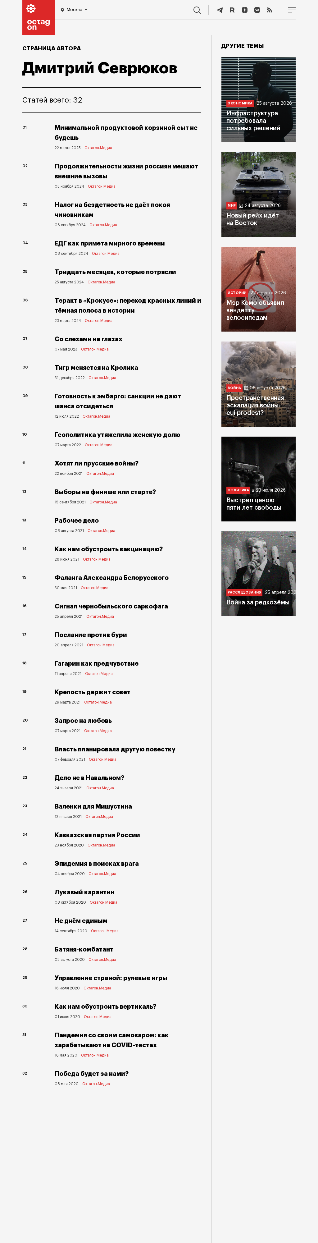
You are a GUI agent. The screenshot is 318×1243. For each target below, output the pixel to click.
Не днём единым (81, 921)
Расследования (244, 592)
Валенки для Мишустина (93, 806)
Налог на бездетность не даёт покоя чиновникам (112, 210)
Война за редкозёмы (257, 602)
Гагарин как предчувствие (97, 663)
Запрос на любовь (83, 721)
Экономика (240, 103)
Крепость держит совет (92, 692)
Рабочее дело (77, 520)
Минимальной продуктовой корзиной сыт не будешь (126, 133)
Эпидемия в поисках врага (97, 863)
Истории (237, 293)
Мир (232, 205)
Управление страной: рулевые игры (111, 978)
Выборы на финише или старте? (105, 492)
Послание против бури (91, 635)
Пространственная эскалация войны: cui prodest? (255, 405)
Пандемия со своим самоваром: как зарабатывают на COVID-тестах (112, 1040)
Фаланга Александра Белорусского (112, 578)
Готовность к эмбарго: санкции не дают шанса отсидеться (118, 401)
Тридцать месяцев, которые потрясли (115, 272)
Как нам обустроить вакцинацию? (109, 549)
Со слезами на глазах (88, 339)
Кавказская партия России (97, 835)
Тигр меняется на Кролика (96, 368)
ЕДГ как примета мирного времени (110, 243)
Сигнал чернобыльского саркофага (111, 606)
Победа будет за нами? (92, 1074)
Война (234, 388)
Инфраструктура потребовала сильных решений (253, 120)
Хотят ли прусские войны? (97, 463)
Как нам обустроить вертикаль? (105, 1006)
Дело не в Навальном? (89, 778)
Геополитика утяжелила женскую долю (117, 435)
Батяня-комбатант (84, 949)
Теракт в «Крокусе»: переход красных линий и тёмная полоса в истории (128, 305)
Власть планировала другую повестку (115, 749)
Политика (238, 490)
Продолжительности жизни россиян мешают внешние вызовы (126, 171)
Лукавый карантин (84, 892)
